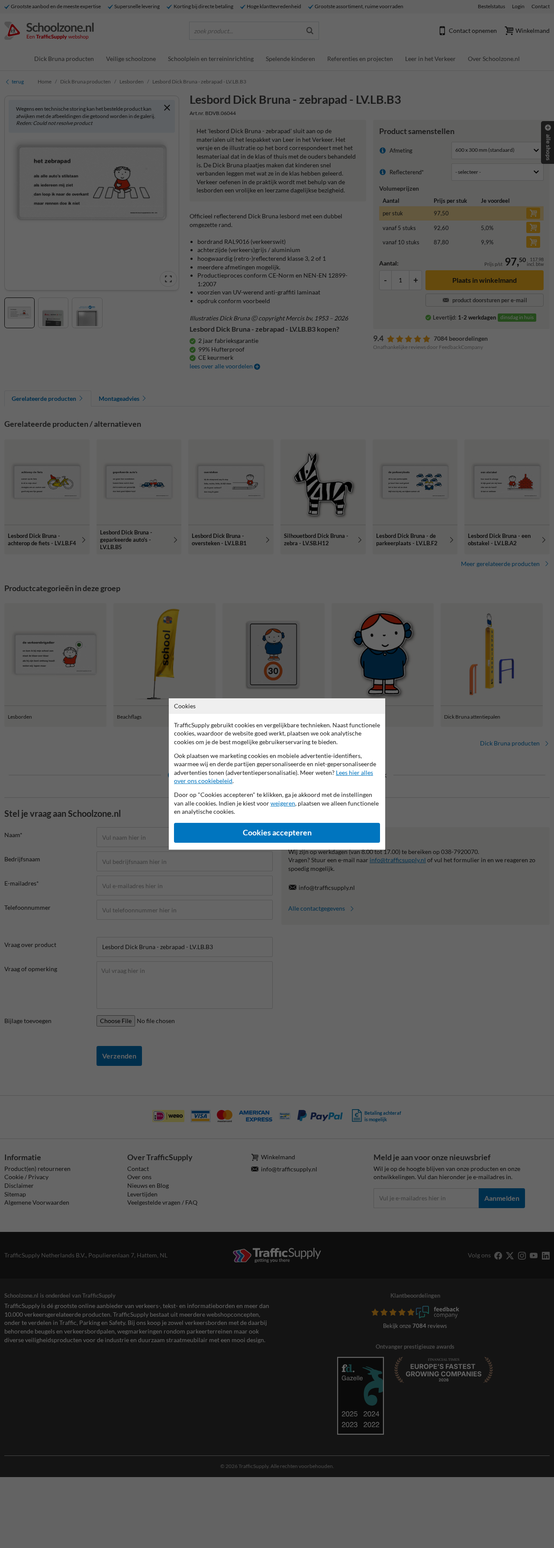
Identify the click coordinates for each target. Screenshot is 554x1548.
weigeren (283, 803)
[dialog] (277, 774)
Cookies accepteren (277, 832)
